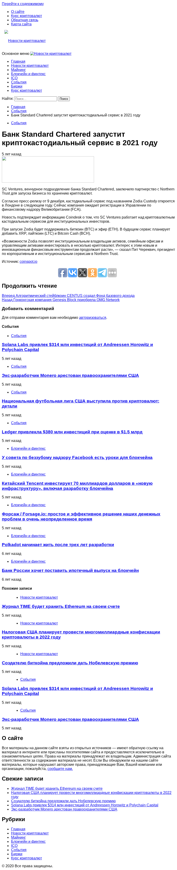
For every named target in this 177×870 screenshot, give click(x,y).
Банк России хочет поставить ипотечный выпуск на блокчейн (70, 570)
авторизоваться (92, 318)
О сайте (17, 12)
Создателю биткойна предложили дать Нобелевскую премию (70, 662)
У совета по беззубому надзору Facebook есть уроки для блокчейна (77, 457)
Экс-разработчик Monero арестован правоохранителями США (70, 375)
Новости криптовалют (30, 66)
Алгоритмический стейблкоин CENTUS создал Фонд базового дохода (68, 296)
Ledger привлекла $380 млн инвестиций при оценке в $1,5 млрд (72, 431)
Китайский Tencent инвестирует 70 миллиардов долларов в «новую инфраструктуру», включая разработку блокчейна (77, 486)
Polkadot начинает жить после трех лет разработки (58, 544)
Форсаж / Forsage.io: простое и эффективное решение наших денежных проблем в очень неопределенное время (81, 516)
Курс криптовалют (26, 16)
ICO (14, 78)
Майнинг (18, 70)
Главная (18, 61)
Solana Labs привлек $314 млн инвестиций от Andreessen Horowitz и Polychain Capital (84, 805)
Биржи (16, 86)
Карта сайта (21, 24)
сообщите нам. (60, 769)
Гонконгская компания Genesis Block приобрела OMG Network (61, 300)
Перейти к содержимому (23, 4)
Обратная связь (24, 20)
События (19, 82)
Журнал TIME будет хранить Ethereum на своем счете (61, 606)
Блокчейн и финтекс (28, 74)
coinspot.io (28, 261)
